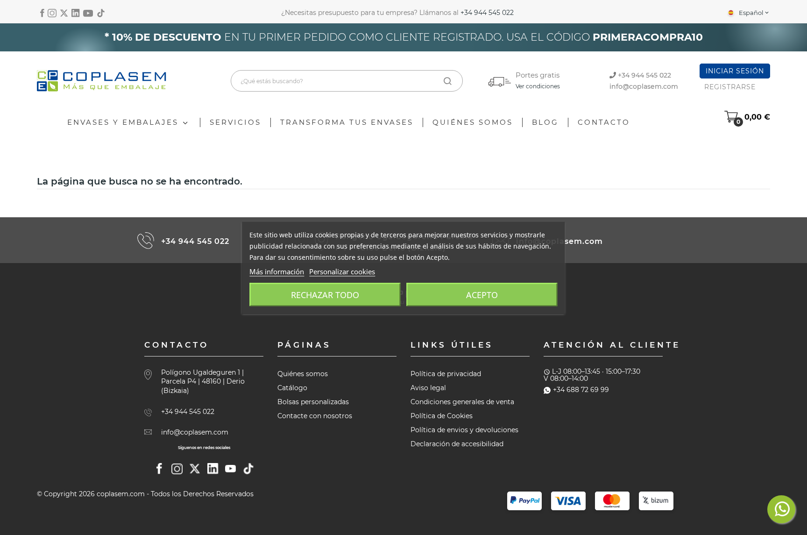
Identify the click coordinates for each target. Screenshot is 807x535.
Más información (276, 271)
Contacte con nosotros (314, 416)
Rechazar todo (325, 294)
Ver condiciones (538, 86)
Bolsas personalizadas (313, 402)
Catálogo (292, 388)
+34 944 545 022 (487, 12)
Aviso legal (428, 388)
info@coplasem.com (643, 86)
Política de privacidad (446, 374)
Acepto (482, 294)
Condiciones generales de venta (462, 402)
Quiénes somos (302, 374)
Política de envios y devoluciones (464, 430)
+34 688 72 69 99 (581, 389)
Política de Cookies (442, 416)
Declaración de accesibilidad (457, 444)
